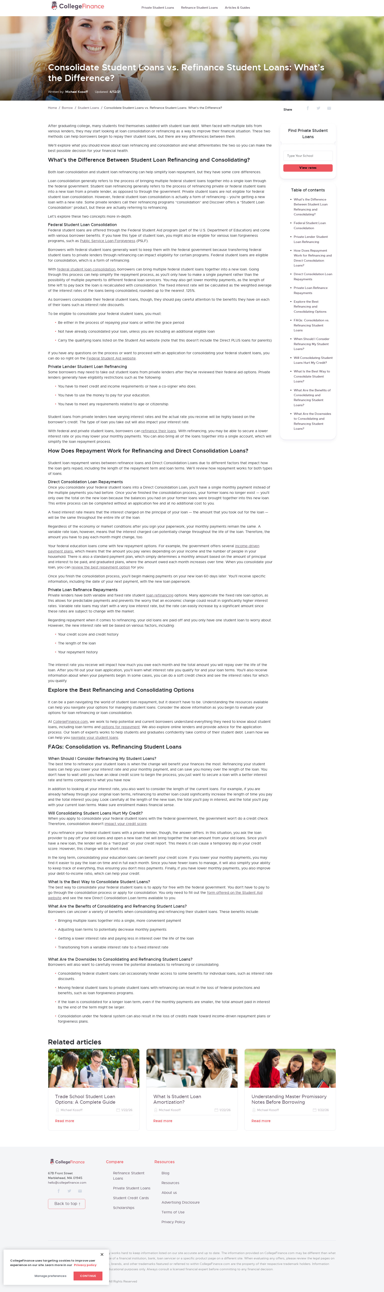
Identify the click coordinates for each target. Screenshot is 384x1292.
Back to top (65, 1204)
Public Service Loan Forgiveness (107, 241)
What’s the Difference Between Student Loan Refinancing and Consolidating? (311, 207)
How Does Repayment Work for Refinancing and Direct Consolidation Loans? (313, 258)
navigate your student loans (94, 737)
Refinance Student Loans (199, 7)
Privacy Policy (173, 1222)
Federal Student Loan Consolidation (310, 226)
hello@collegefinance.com (67, 1182)
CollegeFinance (78, 7)
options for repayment (121, 727)
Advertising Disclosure (181, 1202)
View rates (307, 167)
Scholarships (123, 1208)
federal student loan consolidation (86, 269)
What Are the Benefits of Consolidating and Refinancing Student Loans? (312, 398)
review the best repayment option (101, 567)
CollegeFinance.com (70, 722)
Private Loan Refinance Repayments (311, 290)
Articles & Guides (237, 7)
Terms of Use (173, 1212)
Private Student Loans (158, 7)
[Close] (102, 1254)
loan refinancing (159, 595)
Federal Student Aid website (111, 358)
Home (52, 107)
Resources (170, 1183)
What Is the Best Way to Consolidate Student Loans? (312, 376)
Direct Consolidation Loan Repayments (313, 277)
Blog (165, 1173)
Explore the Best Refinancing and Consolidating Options (310, 306)
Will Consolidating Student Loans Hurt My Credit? (313, 360)
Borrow (67, 107)
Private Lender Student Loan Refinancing (311, 239)
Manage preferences (50, 1276)
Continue (88, 1276)
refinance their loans (158, 431)
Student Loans (88, 107)
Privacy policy (85, 1265)
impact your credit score (126, 824)
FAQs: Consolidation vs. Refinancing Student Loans (311, 325)
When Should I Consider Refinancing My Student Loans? (312, 344)
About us (169, 1193)
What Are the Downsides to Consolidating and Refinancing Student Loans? (312, 421)
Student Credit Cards (131, 1198)
